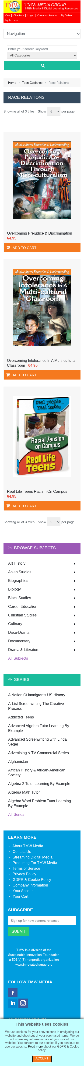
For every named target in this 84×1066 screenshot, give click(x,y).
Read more (35, 1046)
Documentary (19, 641)
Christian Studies (22, 615)
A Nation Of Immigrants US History (36, 695)
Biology (14, 589)
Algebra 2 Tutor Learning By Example (39, 784)
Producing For (34, 863)
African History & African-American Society (36, 772)
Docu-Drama (18, 632)
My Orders (66, 15)
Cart (7, 15)
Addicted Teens (21, 717)
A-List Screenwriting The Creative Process (36, 706)
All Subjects (18, 658)
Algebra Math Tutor (24, 792)
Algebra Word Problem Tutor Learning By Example (39, 803)
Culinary (15, 624)
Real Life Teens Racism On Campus (37, 491)
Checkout (19, 15)
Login (31, 15)
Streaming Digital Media (32, 857)
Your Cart (20, 896)
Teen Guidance (32, 82)
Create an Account (47, 15)
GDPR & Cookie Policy (31, 880)
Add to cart (24, 248)
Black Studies (19, 598)
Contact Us (21, 852)
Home (12, 82)
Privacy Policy (24, 874)
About (27, 846)
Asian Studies (19, 572)
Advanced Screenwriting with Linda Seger (37, 741)
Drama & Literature (23, 650)
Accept (42, 1058)
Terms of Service (26, 868)
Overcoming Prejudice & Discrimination (39, 233)
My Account (11, 20)
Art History (16, 563)
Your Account (23, 891)
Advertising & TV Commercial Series (38, 753)
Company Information (30, 885)
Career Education (22, 607)
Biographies (18, 581)
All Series (16, 814)
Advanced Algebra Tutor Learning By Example (38, 728)
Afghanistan (18, 761)
